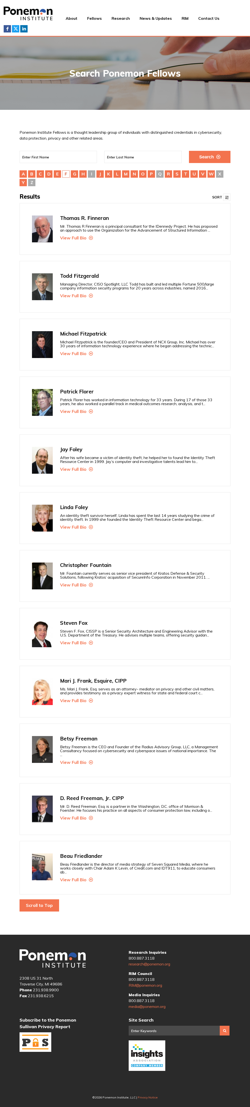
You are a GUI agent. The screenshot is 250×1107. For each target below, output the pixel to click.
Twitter (15, 28)
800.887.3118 (142, 958)
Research (121, 18)
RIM (185, 18)
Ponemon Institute (53, 958)
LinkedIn (24, 28)
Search (206, 156)
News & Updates (156, 18)
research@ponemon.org (149, 964)
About (71, 18)
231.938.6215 (41, 995)
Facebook (7, 28)
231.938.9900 (46, 989)
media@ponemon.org (147, 1006)
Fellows (94, 18)
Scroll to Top (39, 905)
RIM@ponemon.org (145, 985)
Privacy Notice (148, 1097)
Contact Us (208, 18)
